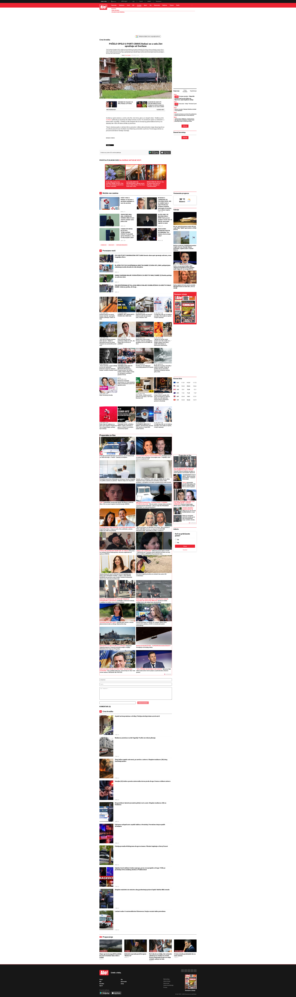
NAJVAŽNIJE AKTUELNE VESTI (130, 160)
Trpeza (172, 5)
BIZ (133, 5)
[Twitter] (195, 970)
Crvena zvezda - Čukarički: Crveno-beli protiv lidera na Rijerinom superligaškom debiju (185, 98)
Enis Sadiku (128, 55)
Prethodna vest (111, 109)
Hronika (139, 5)
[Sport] (149, 1)
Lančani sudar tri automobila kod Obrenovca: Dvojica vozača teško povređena (140, 911)
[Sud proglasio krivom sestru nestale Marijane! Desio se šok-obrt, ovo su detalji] (185, 277)
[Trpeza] (141, 1)
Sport (145, 5)
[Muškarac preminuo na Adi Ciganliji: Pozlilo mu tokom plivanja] (106, 747)
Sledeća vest (160, 109)
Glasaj (185, 546)
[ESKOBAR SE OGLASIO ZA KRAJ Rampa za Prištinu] (111, 104)
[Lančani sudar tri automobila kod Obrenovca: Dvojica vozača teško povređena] (106, 920)
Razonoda (157, 5)
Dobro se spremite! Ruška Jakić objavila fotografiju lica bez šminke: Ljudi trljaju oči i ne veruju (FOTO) (184, 267)
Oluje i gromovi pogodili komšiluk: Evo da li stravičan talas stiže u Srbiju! (110, 955)
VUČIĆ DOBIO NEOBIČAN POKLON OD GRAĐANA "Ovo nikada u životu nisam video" (164, 232)
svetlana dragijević (122, 245)
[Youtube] (192, 970)
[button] (144, 55)
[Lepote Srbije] (124, 1)
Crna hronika (115, 10)
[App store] (165, 152)
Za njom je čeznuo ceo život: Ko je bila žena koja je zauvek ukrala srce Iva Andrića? (185, 114)
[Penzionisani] (158, 1)
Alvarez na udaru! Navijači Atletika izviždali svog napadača (185, 110)
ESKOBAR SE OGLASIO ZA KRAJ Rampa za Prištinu (125, 102)
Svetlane (109, 120)
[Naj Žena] (133, 1)
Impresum (166, 983)
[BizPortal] (113, 1)
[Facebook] (182, 970)
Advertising (166, 981)
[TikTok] (188, 970)
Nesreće (113, 8)
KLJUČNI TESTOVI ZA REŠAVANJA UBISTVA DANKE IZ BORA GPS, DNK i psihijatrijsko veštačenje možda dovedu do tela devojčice (142, 266)
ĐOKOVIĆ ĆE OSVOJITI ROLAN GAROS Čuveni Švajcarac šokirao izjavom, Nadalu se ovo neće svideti (156, 104)
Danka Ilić (103, 245)
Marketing (166, 979)
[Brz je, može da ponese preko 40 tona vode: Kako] (185, 218)
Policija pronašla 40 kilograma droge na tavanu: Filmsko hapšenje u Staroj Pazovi (141, 846)
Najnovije (113, 5)
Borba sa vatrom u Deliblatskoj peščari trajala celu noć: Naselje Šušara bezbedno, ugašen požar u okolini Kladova (184, 248)
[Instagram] (185, 970)
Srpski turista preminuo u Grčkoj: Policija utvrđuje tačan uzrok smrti (137, 716)
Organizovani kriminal (118, 12)
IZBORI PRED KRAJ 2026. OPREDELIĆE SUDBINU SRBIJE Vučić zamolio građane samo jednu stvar (127, 218)
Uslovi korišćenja (168, 985)
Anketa (176, 529)
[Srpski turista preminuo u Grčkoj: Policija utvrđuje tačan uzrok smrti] (106, 725)
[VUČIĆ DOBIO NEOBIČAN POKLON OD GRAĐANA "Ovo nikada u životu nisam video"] (147, 234)
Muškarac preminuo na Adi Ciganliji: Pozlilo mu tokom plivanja (135, 738)
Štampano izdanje (180, 294)
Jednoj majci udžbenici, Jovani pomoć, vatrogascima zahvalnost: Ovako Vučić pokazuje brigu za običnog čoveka (184, 120)
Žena (122, 983)
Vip (150, 5)
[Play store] (154, 152)
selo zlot (111, 245)
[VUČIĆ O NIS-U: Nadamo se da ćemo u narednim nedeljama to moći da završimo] (109, 203)
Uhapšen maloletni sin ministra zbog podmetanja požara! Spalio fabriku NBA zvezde (142, 889)
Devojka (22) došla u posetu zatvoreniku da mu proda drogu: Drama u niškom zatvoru (142, 781)
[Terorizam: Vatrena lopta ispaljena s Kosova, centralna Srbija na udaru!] (185, 309)
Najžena (164, 5)
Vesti (128, 5)
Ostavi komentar (143, 702)
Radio (177, 5)
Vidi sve (185, 126)
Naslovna (121, 5)
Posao (165, 987)
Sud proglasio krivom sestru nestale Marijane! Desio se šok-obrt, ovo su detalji (184, 286)
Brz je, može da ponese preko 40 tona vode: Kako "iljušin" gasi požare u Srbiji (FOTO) (184, 228)
